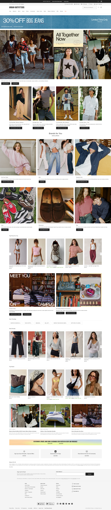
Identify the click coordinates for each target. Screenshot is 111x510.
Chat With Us (76, 491)
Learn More (55, 455)
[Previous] (10, 254)
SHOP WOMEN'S (6, 83)
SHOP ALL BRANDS (55, 135)
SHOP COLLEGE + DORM (15, 314)
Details (22, 4)
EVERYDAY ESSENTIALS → (16, 323)
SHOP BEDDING (27, 314)
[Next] (101, 254)
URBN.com (35, 508)
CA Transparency (24, 508)
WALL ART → (47, 323)
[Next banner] (98, 1)
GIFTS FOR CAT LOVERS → (76, 323)
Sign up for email (77, 486)
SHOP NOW (66, 1)
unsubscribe (74, 478)
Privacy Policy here (64, 478)
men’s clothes (80, 465)
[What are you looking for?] (95, 7)
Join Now (24, 455)
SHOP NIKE (79, 229)
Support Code (41, 508)
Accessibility (30, 508)
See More (11, 466)
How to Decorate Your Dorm (77, 431)
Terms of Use (17, 508)
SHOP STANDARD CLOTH (82, 181)
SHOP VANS (5, 229)
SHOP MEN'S (15, 83)
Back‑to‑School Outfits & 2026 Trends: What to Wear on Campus (22, 431)
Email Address (59, 471)
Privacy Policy (11, 508)
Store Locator (76, 483)
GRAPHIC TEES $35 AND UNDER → (60, 323)
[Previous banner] (12, 1)
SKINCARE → (38, 323)
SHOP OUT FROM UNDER (7, 181)
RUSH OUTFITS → (28, 323)
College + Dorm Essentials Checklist (47, 431)
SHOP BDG (42, 181)
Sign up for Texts (77, 488)
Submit (89, 474)
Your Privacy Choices (48, 508)
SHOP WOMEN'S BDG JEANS (6, 26)
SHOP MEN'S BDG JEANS (18, 26)
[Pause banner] (101, 1)
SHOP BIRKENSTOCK (44, 229)
